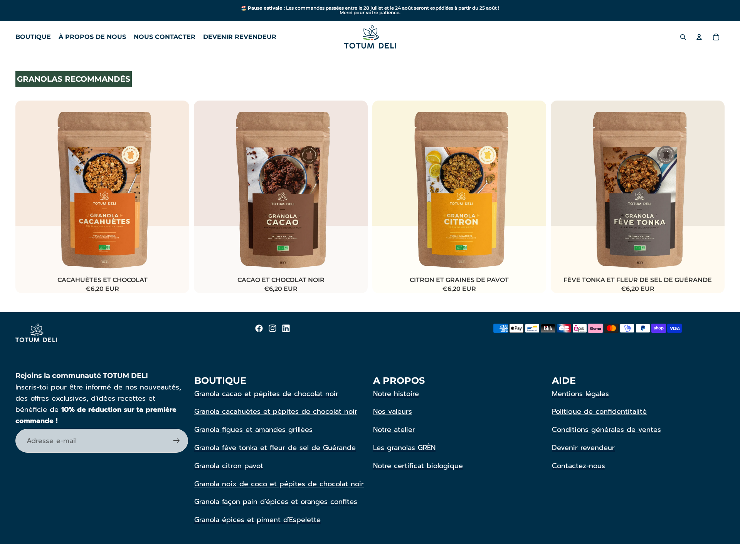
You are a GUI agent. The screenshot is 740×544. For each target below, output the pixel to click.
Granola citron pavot (228, 465)
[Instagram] (272, 328)
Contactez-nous (578, 465)
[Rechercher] (682, 37)
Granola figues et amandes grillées (253, 429)
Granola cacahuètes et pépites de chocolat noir (275, 411)
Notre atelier (394, 429)
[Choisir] (177, 263)
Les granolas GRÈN (404, 447)
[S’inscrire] (176, 441)
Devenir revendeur (583, 447)
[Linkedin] (286, 328)
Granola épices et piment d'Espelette (257, 519)
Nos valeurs (392, 411)
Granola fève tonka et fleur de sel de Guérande (275, 447)
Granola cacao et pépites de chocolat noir (266, 393)
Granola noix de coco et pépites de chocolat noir (279, 484)
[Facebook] (259, 328)
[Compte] (699, 37)
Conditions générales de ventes (606, 429)
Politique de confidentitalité (599, 411)
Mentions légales (580, 393)
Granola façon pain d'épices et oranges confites (275, 501)
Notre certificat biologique (418, 465)
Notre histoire (396, 393)
